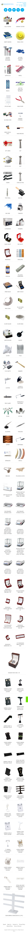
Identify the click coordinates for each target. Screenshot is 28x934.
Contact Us (15, 924)
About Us (9, 924)
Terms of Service (17, 926)
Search (4, 924)
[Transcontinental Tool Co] (7, 4)
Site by (14, 931)
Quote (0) (27, 699)
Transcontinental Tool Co (13, 929)
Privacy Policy (22, 924)
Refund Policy (10, 926)
